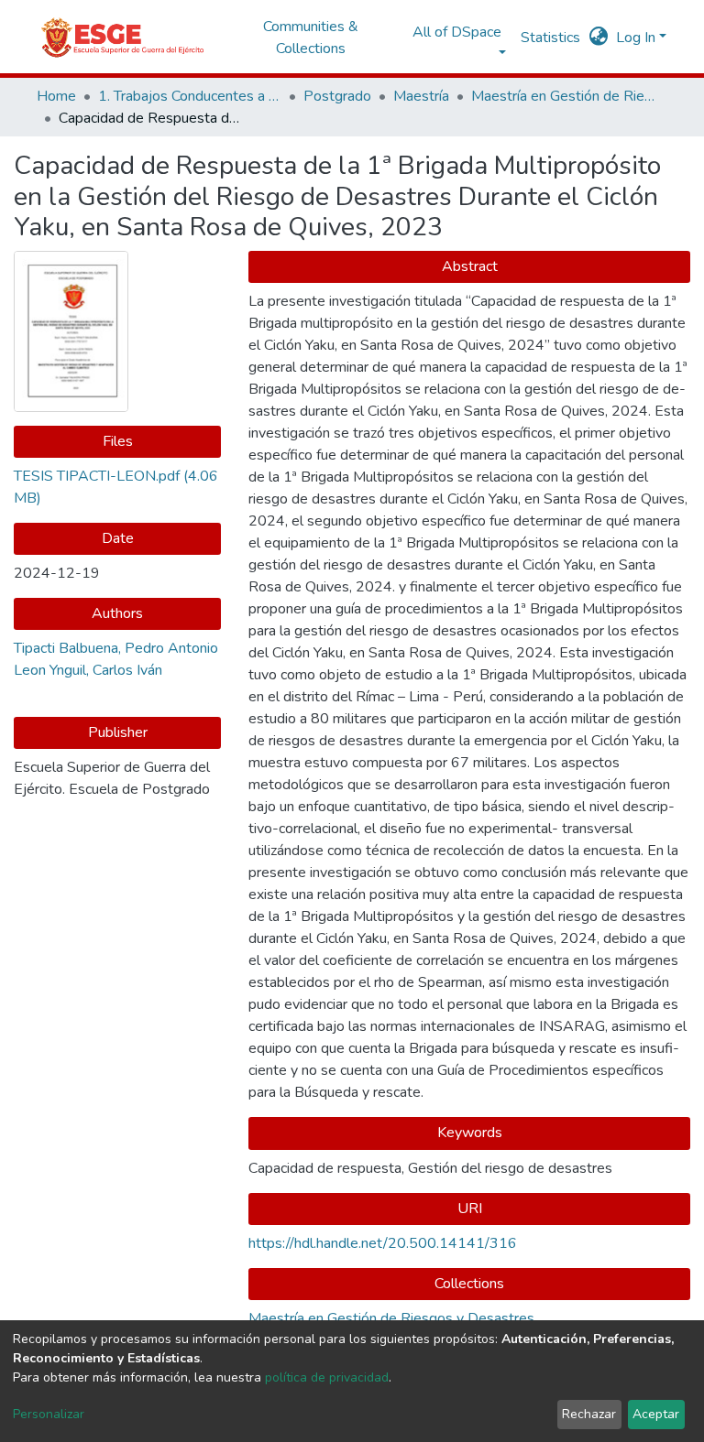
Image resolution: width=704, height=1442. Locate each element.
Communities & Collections (310, 37)
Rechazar (589, 1414)
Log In (635, 37)
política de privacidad (327, 1377)
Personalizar (48, 1414)
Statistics (550, 37)
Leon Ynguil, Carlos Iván (88, 670)
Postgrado (337, 96)
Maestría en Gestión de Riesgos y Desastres (562, 96)
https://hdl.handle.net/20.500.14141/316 (382, 1243)
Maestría (421, 96)
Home (56, 96)
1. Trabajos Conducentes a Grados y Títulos (189, 96)
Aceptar (655, 1414)
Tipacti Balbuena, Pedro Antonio (116, 648)
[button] (599, 38)
